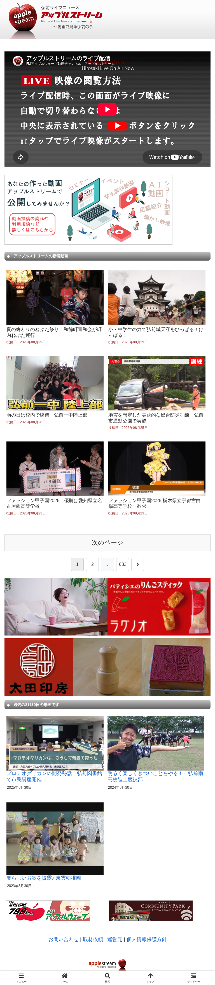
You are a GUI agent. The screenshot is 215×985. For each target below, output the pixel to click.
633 (123, 564)
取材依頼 (93, 939)
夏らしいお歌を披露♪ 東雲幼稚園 (43, 878)
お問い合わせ (63, 939)
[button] (198, 755)
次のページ (107, 542)
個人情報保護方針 (147, 939)
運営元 (114, 939)
